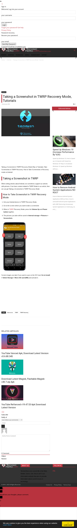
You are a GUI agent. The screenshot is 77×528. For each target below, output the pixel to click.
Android (3, 55)
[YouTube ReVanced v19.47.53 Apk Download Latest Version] (25, 392)
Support (44, 55)
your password (6, 22)
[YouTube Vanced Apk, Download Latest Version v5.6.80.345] (25, 341)
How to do (10, 312)
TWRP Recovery (24, 312)
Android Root (35, 55)
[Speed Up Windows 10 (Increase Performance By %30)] (64, 141)
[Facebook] (53, 471)
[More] (72, 321)
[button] (74, 50)
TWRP (11, 209)
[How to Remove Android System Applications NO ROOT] (64, 179)
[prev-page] (2, 412)
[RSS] (54, 471)
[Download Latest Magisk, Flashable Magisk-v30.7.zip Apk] (25, 367)
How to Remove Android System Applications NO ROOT (64, 190)
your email (5, 41)
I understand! (68, 524)
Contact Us (49, 485)
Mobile (27, 55)
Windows (11, 55)
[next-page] (3, 412)
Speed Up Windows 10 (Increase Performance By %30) (63, 152)
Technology (19, 55)
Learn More (7, 525)
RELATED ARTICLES (10, 331)
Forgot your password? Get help (12, 28)
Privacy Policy (6, 30)
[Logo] (10, 51)
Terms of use (67, 485)
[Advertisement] (38, 76)
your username (6, 15)
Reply (3, 506)
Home (3, 60)
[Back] (2, 4)
